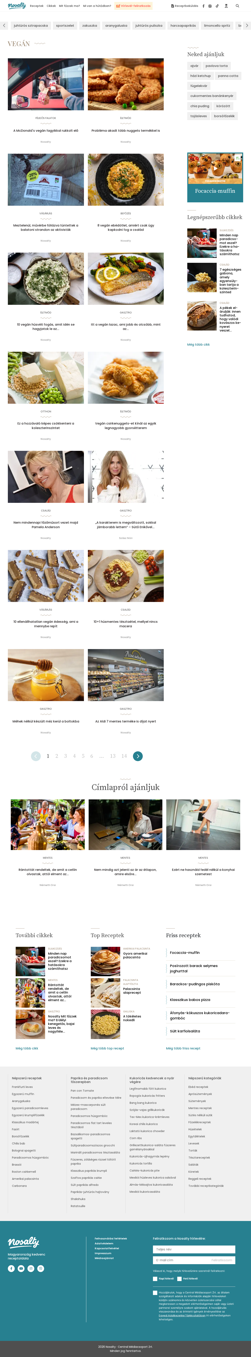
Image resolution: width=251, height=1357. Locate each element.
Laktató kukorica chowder (147, 1131)
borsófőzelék (224, 116)
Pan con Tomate (82, 1091)
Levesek (193, 1143)
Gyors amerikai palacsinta (135, 955)
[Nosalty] (17, 5)
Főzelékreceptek (199, 1122)
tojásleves (198, 116)
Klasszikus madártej (25, 1122)
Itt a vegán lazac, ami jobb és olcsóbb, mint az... (126, 326)
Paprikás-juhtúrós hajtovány (90, 1192)
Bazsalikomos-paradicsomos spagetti (90, 1136)
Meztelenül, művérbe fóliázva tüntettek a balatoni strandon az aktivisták (45, 227)
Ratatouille (78, 1206)
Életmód (125, 118)
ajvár (194, 66)
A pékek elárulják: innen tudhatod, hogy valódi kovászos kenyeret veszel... (230, 319)
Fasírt (15, 1129)
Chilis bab (18, 1143)
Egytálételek (196, 1136)
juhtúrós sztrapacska (31, 25)
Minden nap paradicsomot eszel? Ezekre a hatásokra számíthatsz (229, 244)
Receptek (37, 6)
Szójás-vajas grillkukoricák (147, 1110)
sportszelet (65, 25)
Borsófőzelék (20, 1136)
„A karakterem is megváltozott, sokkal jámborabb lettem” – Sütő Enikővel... (125, 525)
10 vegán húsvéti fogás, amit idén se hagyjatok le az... (46, 326)
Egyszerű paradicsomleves (30, 1108)
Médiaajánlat (104, 1258)
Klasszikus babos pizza (190, 999)
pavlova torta (217, 66)
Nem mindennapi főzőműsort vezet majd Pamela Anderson (46, 525)
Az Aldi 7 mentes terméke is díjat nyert (125, 721)
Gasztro (126, 312)
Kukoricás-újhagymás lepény (149, 1156)
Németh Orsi (48, 885)
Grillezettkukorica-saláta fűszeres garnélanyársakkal (153, 1147)
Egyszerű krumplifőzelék (28, 1115)
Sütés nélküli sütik (200, 1115)
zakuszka (89, 25)
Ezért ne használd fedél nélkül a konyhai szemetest (203, 872)
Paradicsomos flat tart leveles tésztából (91, 1125)
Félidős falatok (45, 118)
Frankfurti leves (22, 1087)
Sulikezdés (227, 230)
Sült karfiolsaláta (185, 1031)
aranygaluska (116, 25)
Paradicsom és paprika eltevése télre (96, 1098)
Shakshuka (78, 1199)
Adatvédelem (104, 1243)
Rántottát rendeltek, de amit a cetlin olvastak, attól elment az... (48, 872)
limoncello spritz (217, 25)
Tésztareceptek (199, 1158)
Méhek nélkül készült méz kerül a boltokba (46, 721)
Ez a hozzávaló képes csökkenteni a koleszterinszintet (45, 425)
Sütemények (197, 1101)
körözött (223, 106)
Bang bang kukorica (143, 1103)
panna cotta (228, 76)
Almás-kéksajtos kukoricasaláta (151, 1185)
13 (112, 756)
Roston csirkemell (24, 1172)
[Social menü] (211, 6)
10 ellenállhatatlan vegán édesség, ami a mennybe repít (46, 624)
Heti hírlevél (190, 1278)
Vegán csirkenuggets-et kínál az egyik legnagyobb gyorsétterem (125, 425)
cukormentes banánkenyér (211, 96)
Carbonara (19, 1186)
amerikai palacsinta (136, 949)
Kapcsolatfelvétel (107, 1248)
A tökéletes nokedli (132, 1018)
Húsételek (195, 1129)
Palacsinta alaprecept (132, 990)
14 (124, 756)
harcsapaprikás (183, 25)
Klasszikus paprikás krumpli (89, 1171)
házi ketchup (200, 76)
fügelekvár (198, 86)
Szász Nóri (125, 538)
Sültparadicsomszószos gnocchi (93, 1145)
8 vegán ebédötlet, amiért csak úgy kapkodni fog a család (125, 227)
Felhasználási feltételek (111, 1238)
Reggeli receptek (199, 1179)
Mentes (48, 858)
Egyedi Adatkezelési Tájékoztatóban (182, 1315)
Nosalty (46, 142)
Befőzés (126, 213)
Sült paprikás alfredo (85, 1185)
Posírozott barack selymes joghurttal (194, 968)
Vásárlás (45, 213)
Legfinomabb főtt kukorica (148, 1089)
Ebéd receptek (198, 1087)
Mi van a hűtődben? (97, 6)
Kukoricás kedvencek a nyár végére (152, 1080)
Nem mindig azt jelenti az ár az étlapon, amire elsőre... (125, 872)
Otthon (46, 411)
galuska (129, 1011)
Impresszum (103, 1253)
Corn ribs (136, 1138)
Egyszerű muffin (23, 1094)
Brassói (16, 1165)
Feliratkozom (222, 1260)
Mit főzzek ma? (69, 6)
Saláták (193, 1165)
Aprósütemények (200, 1094)
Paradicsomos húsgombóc (30, 1158)
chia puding (199, 106)
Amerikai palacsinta (25, 1179)
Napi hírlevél (166, 1278)
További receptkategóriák (206, 1186)
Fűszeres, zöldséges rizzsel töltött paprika (93, 1162)
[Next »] (138, 757)
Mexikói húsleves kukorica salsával (153, 1178)
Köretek (193, 1172)
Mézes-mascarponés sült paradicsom (88, 1107)
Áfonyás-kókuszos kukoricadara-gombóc (200, 1015)
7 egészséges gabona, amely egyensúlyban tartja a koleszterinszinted (230, 281)
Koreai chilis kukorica (144, 1124)
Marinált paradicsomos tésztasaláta (95, 1152)
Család (46, 510)
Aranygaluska (21, 1101)
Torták (192, 1150)
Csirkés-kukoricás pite (145, 1171)
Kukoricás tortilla (141, 1163)
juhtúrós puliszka (149, 25)
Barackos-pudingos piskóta (195, 984)
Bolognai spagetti (24, 1150)
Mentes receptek (200, 1108)
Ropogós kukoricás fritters (147, 1096)
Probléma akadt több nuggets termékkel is (126, 131)
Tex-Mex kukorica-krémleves (149, 1117)
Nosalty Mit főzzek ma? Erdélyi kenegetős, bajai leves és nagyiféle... (62, 1024)
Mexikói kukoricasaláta (145, 1192)
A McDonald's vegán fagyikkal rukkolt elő (45, 131)
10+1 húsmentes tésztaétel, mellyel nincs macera (126, 624)
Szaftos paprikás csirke (86, 1178)
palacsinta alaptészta (130, 982)
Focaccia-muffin (185, 952)
